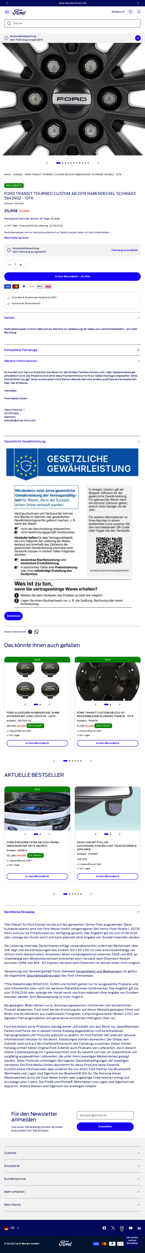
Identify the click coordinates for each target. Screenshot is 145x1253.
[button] (132, 1240)
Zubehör (17, 174)
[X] (113, 1228)
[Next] (49, 704)
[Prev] (54, 761)
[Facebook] (104, 1228)
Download (13, 616)
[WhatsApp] (36, 632)
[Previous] (25, 704)
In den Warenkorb (37, 743)
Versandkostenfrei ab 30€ (72, 3)
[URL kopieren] (31, 632)
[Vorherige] (7, 3)
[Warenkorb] (139, 11)
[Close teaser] (122, 1230)
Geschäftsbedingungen (44, 975)
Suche (17, 23)
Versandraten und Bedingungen (99, 971)
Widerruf (118, 11)
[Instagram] (122, 1228)
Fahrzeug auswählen (125, 250)
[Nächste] (138, 3)
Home (7, 174)
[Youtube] (130, 1228)
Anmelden (105, 1126)
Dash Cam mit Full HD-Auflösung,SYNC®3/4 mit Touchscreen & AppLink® (107, 846)
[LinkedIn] (139, 1228)
